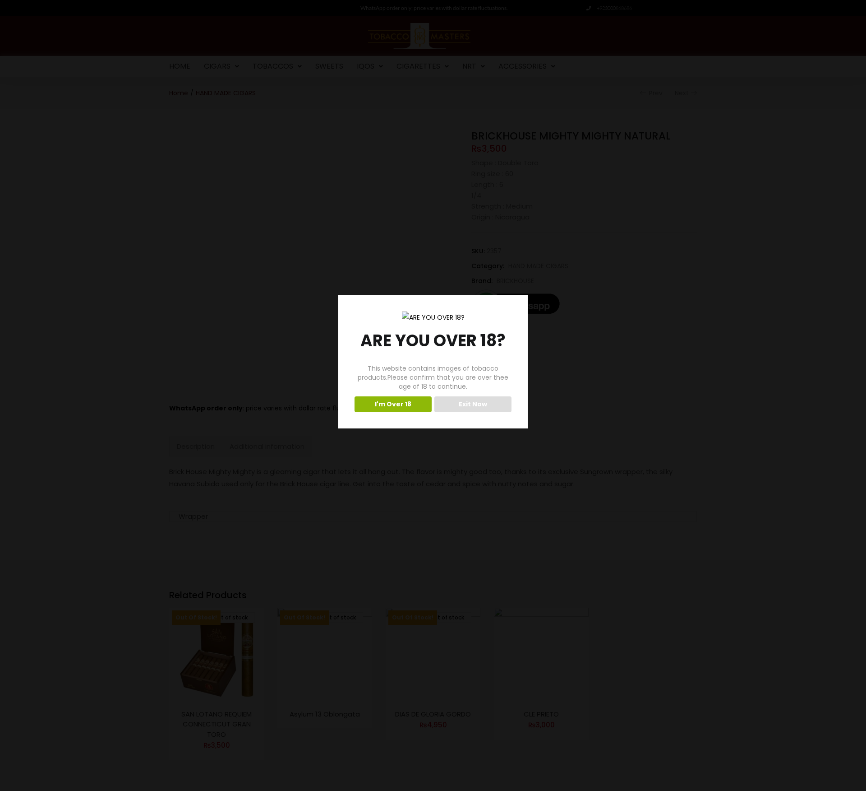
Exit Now (473, 404)
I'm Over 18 (393, 404)
